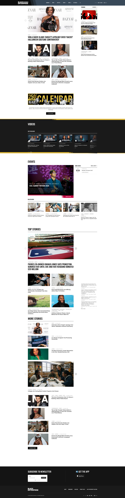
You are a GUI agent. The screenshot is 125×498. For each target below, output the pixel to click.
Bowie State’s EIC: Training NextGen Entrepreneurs (33, 146)
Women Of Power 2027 (87, 170)
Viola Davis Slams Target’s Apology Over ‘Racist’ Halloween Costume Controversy (50, 38)
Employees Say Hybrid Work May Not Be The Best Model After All (71, 216)
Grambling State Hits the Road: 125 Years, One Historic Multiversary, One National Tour (88, 285)
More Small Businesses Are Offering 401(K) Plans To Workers (61, 290)
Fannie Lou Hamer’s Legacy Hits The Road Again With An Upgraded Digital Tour (89, 218)
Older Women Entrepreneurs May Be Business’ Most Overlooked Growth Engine (88, 55)
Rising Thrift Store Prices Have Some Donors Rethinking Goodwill (87, 38)
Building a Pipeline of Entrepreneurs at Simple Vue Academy (96, 146)
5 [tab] (31, 271)
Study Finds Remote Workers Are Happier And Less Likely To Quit (37, 82)
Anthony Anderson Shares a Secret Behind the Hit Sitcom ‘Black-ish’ (61, 313)
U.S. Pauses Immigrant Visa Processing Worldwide (62, 338)
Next (76, 20)
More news (83, 308)
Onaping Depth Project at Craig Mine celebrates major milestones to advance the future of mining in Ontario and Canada (88, 303)
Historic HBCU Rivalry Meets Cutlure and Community (49, 146)
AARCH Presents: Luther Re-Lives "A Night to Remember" (88, 297)
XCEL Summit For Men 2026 (39, 185)
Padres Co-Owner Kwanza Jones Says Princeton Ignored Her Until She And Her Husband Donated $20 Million (50, 267)
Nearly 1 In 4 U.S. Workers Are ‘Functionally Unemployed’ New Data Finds (37, 291)
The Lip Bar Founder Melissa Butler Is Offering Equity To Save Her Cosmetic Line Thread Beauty (62, 61)
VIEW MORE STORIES (32, 448)
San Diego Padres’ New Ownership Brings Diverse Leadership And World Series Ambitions (39, 312)
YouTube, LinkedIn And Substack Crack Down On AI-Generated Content (88, 23)
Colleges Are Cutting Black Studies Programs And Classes (43, 391)
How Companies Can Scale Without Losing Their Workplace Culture (53, 216)
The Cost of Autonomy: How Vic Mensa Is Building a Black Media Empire (38, 60)
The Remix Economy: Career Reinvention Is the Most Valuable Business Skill (62, 351)
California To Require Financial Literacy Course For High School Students (36, 216)
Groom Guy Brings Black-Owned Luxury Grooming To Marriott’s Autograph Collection (62, 83)
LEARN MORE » (51, 113)
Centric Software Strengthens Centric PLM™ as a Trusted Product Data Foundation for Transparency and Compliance (89, 291)
